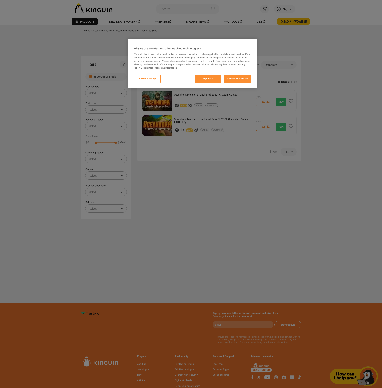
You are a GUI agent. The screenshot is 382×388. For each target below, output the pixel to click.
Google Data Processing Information (159, 67)
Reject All (208, 78)
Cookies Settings (147, 78)
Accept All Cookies (237, 78)
